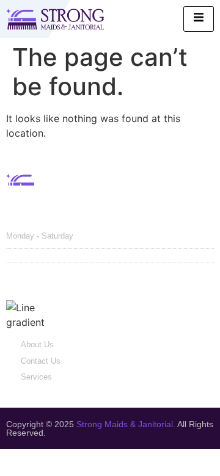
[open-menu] (198, 19)
